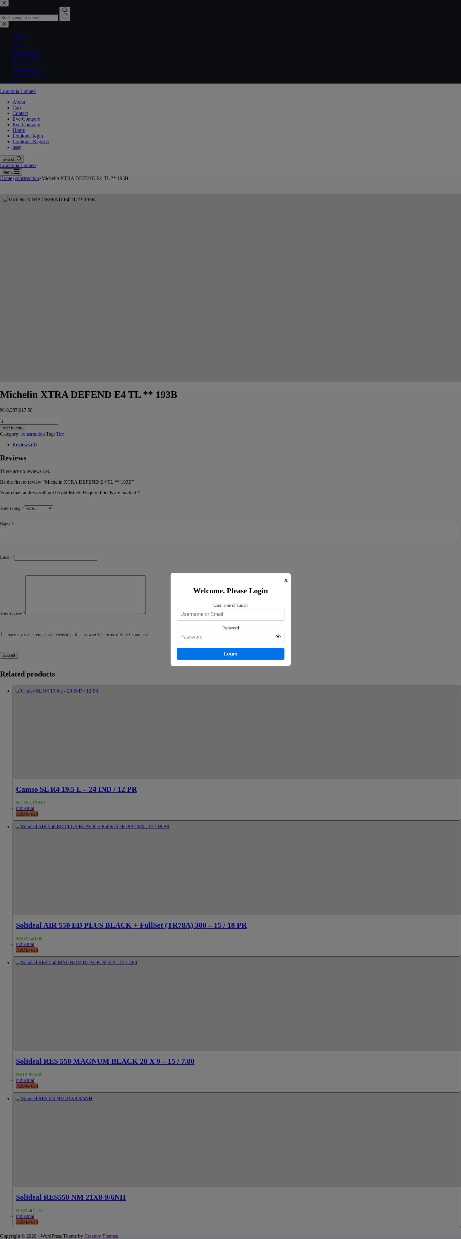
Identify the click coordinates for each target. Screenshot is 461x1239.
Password (230, 627)
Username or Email (230, 605)
